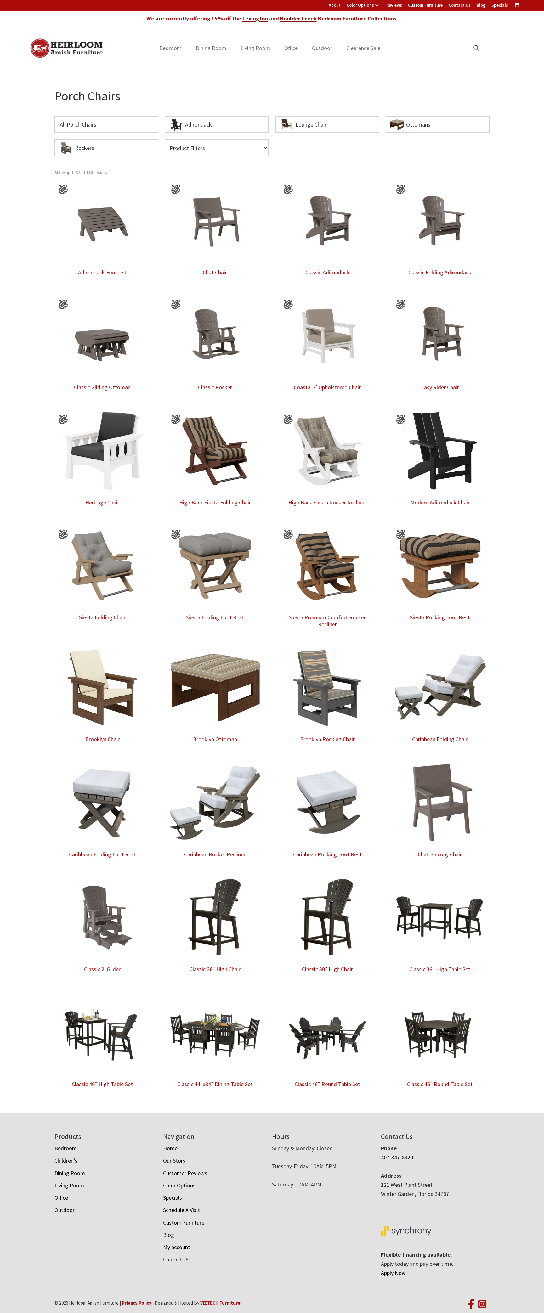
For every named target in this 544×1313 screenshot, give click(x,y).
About (335, 5)
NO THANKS (325, 716)
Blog (481, 5)
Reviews (394, 5)
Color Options (360, 5)
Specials (499, 5)
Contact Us (460, 5)
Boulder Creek (298, 18)
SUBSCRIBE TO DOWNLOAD (325, 692)
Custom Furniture (425, 5)
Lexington (255, 18)
